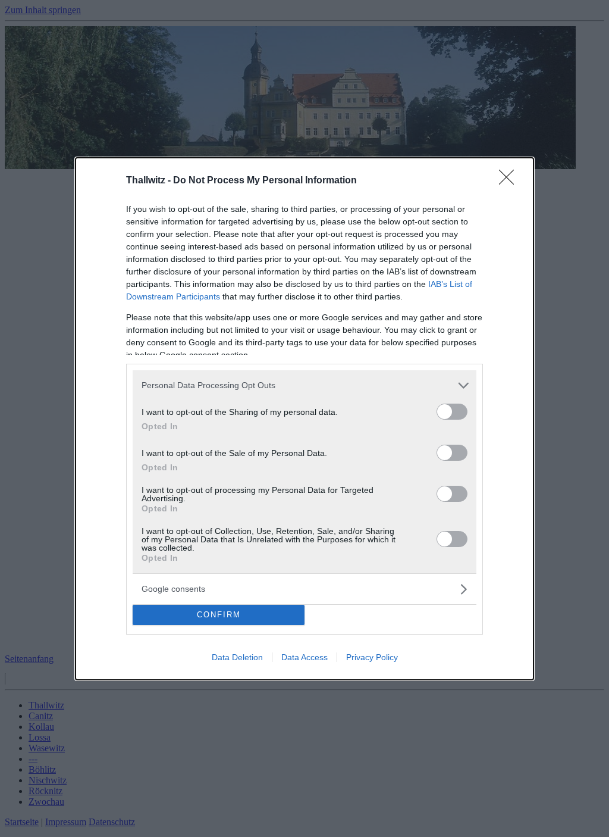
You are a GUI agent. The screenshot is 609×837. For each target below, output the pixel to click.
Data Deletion (237, 657)
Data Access (304, 657)
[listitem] (304, 385)
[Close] (510, 181)
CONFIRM (219, 614)
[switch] (452, 412)
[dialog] (304, 419)
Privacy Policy (372, 657)
